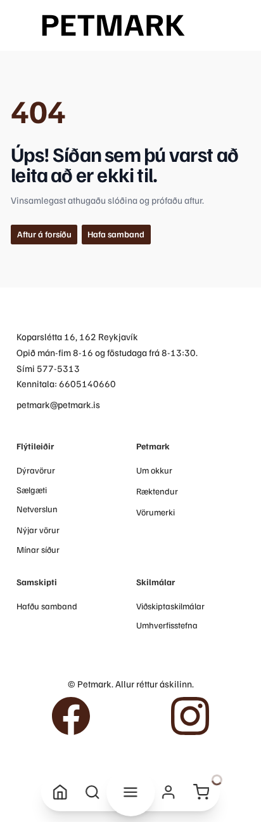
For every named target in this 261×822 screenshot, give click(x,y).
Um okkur (154, 470)
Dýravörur (35, 470)
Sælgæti (31, 489)
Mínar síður (38, 549)
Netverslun (37, 508)
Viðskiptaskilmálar (170, 605)
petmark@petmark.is (58, 404)
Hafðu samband (46, 605)
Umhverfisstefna (167, 625)
